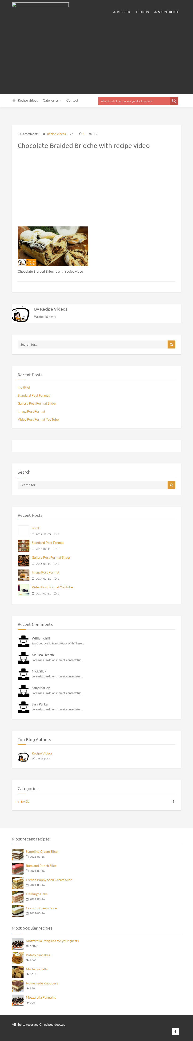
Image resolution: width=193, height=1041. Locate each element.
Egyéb (24, 801)
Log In (144, 12)
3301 (35, 528)
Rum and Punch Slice (41, 866)
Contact (72, 100)
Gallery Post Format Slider (37, 403)
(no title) (24, 387)
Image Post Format (31, 411)
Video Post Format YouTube (38, 419)
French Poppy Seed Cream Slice (49, 880)
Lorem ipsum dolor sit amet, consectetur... (57, 660)
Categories (51, 100)
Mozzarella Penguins (41, 997)
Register (123, 12)
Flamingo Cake (37, 894)
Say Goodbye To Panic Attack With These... (58, 643)
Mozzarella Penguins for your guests (52, 941)
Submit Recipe (168, 12)
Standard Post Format (34, 395)
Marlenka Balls (37, 969)
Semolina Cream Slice (41, 851)
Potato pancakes (38, 955)
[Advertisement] (96, 57)
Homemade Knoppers (42, 983)
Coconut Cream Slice (41, 908)
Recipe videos (28, 100)
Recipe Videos (56, 134)
